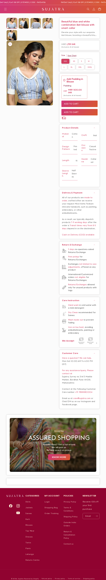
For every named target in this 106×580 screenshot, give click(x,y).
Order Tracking (51, 513)
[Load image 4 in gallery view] (47, 23)
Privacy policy (60, 578)
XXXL (90, 67)
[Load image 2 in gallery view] (23, 23)
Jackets (29, 507)
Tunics (28, 542)
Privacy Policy (70, 502)
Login (47, 502)
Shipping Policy (71, 516)
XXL (80, 67)
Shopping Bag (51, 507)
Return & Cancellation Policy (69, 534)
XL (72, 67)
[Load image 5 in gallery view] (11, 35)
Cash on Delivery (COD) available (78, 234)
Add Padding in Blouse (75, 80)
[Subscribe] (96, 516)
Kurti (27, 519)
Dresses (29, 537)
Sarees (28, 513)
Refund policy (47, 578)
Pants (28, 548)
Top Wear (29, 531)
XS (74, 61)
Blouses (29, 525)
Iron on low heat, (76, 327)
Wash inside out (75, 320)
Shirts (28, 502)
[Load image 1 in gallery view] (11, 23)
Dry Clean (73, 312)
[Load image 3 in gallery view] (35, 23)
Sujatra (21, 579)
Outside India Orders (70, 524)
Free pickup (73, 256)
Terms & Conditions (68, 509)
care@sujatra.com (82, 398)
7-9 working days (79, 222)
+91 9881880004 (83, 392)
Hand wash (73, 305)
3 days (71, 249)
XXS (65, 61)
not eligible (80, 277)
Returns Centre (32, 560)
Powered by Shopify (31, 579)
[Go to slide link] (53, 445)
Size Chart (72, 55)
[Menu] (5, 9)
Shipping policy (89, 578)
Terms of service (74, 578)
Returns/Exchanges (77, 284)
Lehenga (29, 554)
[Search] (88, 9)
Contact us (69, 544)
